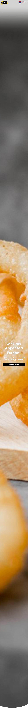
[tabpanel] (14, 354)
